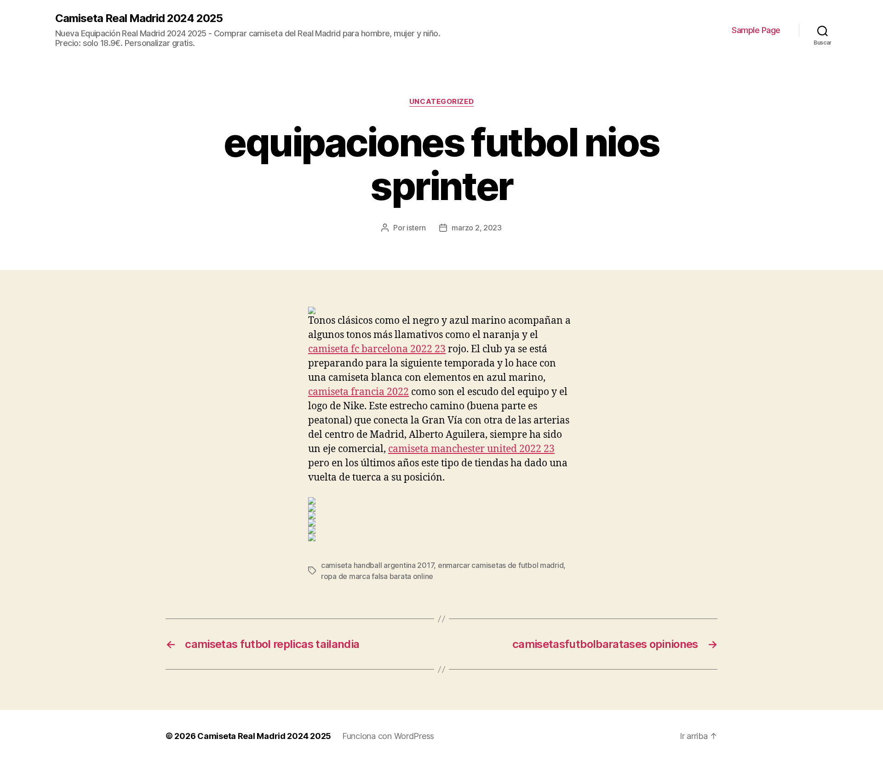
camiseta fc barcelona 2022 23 (377, 349)
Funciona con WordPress (388, 736)
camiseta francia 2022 (358, 392)
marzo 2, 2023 (477, 227)
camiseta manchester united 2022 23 (471, 449)
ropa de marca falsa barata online (377, 576)
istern (416, 227)
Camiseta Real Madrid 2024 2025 (139, 18)
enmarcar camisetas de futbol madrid (501, 565)
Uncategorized (441, 101)
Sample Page (756, 30)
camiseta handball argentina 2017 (377, 565)
